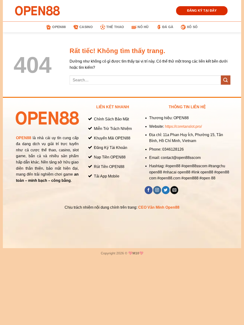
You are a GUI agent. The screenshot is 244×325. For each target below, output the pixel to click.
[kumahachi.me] (37, 10)
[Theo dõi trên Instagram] (157, 190)
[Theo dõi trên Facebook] (148, 190)
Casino (86, 27)
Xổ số (192, 27)
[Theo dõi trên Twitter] (166, 190)
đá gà (167, 27)
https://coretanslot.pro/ (183, 126)
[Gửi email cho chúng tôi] (174, 190)
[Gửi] (225, 80)
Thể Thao (115, 27)
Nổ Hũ (142, 27)
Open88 (59, 27)
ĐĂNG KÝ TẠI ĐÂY (202, 10)
